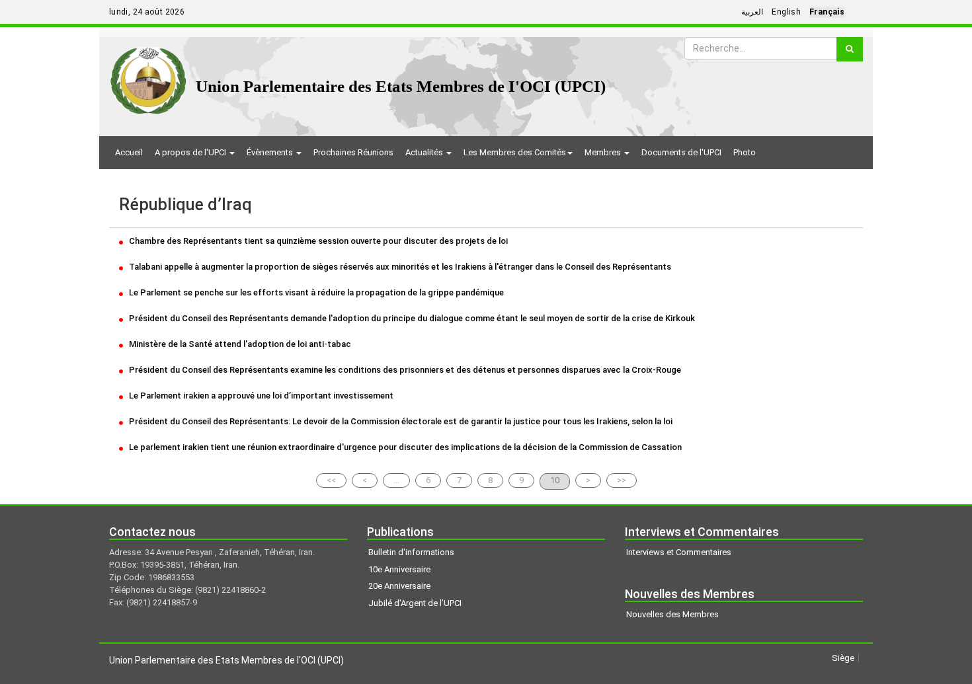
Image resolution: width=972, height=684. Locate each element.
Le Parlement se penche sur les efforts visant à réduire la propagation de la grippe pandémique (315, 292)
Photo (744, 152)
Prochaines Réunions (353, 152)
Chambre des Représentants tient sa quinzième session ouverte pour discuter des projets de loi (317, 241)
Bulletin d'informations (411, 552)
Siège (843, 658)
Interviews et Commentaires (678, 552)
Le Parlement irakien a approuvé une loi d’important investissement (260, 395)
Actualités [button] (425, 152)
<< (331, 480)
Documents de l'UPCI (681, 152)
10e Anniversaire (399, 569)
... (396, 480)
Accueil (129, 152)
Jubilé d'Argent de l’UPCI (415, 603)
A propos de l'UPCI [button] (191, 152)
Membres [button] (604, 152)
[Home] (148, 75)
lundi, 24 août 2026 (146, 12)
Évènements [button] (271, 152)
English (786, 12)
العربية (752, 12)
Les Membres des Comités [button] (515, 152)
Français (826, 12)
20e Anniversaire (399, 586)
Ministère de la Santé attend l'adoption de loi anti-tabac (239, 344)
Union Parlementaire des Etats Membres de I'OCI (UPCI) (401, 86)
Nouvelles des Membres (672, 614)
